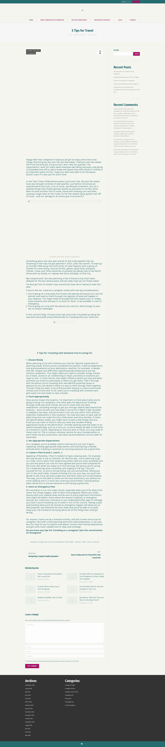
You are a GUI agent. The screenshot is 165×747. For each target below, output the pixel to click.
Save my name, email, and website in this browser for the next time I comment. (53, 661)
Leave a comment (93, 542)
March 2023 (28, 702)
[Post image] (30, 577)
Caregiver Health (70, 685)
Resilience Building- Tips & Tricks (50, 597)
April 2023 (28, 698)
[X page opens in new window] (136, 2)
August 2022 (28, 725)
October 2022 (29, 718)
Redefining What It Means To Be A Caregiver (126, 77)
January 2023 (29, 708)
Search (116, 50)
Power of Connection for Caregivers (124, 80)
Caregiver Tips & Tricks (33, 50)
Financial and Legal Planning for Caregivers (126, 84)
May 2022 (28, 735)
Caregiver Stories (70, 688)
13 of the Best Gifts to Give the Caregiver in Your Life (91, 587)
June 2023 (28, 695)
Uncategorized (31, 53)
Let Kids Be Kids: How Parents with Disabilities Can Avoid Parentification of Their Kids (127, 89)
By (69, 542)
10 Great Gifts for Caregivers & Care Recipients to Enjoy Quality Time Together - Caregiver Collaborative (126, 142)
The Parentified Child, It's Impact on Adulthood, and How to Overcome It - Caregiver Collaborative (124, 123)
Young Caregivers (70, 705)
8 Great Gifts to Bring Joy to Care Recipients (48, 587)
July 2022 (27, 728)
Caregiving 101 (69, 695)
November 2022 (29, 715)
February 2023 (29, 705)
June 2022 (28, 732)
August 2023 (28, 688)
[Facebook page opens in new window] (134, 2)
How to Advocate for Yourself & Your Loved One (50, 574)
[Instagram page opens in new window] (139, 2)
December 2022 (29, 712)
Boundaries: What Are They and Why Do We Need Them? (91, 598)
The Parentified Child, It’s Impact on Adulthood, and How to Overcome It (126, 116)
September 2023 (30, 685)
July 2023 (27, 692)
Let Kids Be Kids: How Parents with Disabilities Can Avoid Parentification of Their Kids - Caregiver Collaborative (127, 111)
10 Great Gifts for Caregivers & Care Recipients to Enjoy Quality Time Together (91, 576)
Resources (68, 698)
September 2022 (30, 722)
